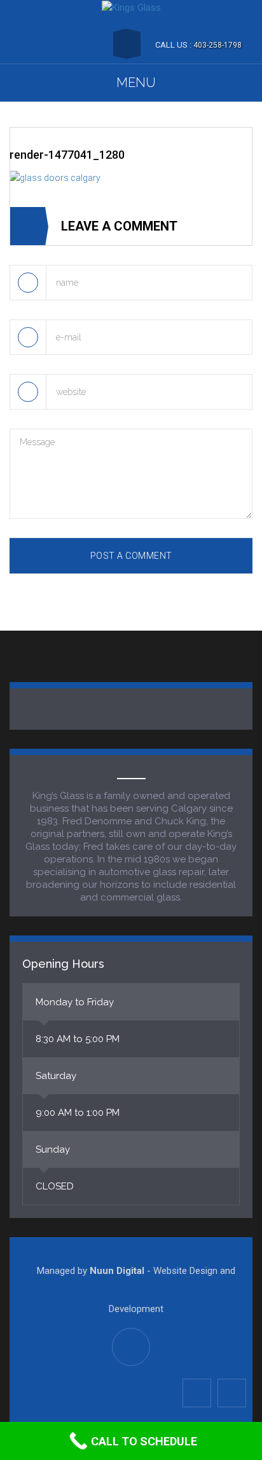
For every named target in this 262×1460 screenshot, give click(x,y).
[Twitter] (231, 1393)
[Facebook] (197, 1393)
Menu (136, 82)
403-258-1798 (217, 45)
